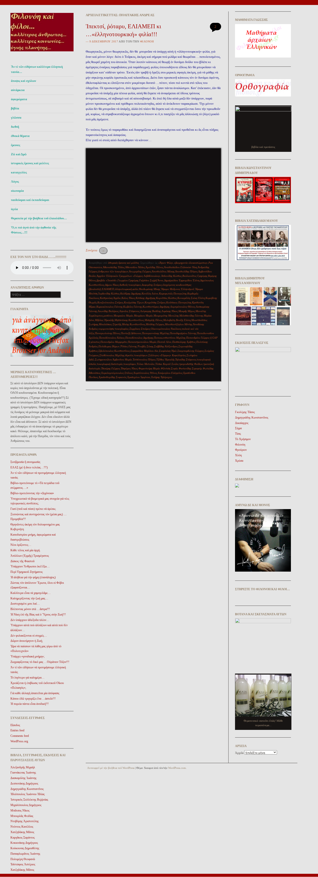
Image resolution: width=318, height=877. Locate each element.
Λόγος (15, 181)
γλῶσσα (16, 117)
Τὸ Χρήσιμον (243, 439)
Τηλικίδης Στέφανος (185, 359)
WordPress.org (19, 741)
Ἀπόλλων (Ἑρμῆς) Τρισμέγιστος (29, 555)
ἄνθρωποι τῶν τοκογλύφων (113, 271)
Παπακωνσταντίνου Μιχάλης (169, 337)
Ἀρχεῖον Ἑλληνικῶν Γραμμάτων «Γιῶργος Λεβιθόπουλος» (128, 275)
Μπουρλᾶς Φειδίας (21, 816)
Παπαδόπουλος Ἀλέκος (111, 337)
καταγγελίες (19, 172)
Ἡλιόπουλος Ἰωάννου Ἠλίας (27, 794)
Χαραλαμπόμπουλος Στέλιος (117, 372)
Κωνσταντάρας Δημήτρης (156, 306)
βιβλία (15, 108)
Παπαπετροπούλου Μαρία (142, 341)
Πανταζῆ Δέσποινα (131, 333)
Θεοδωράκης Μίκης (149, 289)
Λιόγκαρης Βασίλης (150, 311)
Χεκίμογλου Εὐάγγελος (170, 372)
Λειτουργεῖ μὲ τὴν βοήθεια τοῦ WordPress (110, 767)
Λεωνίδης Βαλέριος (108, 311)
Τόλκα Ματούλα (146, 363)
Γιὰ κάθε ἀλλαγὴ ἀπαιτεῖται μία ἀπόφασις (34, 693)
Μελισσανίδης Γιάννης (191, 315)
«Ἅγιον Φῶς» (165, 262)
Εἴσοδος (15, 725)
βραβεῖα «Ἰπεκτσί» (107, 280)
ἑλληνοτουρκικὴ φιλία (126, 289)
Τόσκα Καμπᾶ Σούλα (167, 363)
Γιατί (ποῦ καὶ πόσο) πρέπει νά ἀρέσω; (33, 509)
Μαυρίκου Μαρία (143, 315)
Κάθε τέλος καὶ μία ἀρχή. (25, 550)
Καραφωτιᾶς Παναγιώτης (173, 293)
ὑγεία (14, 209)
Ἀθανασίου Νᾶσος (135, 267)
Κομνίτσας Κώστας (166, 297)
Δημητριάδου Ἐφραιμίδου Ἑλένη (181, 280)
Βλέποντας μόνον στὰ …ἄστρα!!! (30, 609)
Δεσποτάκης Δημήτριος (24, 783)
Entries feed (17, 730)
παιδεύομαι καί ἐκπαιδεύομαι (30, 200)
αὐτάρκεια (18, 90)
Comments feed (19, 736)
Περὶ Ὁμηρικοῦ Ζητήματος (26, 572)
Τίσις (238, 433)
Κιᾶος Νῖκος (128, 297)
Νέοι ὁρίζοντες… (20, 545)
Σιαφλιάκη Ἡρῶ (168, 350)
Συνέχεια (95, 250)
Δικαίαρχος (241, 423)
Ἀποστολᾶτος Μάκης (163, 271)
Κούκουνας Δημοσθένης (24, 848)
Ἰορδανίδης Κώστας (108, 293)
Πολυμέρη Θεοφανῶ (22, 859)
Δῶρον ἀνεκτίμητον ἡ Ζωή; (26, 641)
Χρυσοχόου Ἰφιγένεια (138, 377)
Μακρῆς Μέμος (186, 311)
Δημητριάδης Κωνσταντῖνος (27, 789)
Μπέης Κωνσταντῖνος (133, 324)
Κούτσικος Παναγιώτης (178, 302)
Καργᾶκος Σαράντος (22, 837)
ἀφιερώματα (19, 99)
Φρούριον (241, 450)
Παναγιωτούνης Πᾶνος (107, 333)
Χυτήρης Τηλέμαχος (161, 377)
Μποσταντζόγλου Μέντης (178, 324)
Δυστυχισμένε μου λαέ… (25, 603)
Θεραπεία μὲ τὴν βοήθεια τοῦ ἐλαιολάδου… (39, 218)
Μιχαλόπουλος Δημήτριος (25, 805)
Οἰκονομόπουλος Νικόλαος (166, 328)
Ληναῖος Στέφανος (129, 311)
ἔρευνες (15, 145)
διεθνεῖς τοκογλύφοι (130, 284)
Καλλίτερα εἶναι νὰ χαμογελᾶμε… (30, 593)
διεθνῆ (15, 127)
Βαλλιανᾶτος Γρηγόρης (194, 275)
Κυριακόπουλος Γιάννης (109, 306)
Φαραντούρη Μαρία (149, 368)
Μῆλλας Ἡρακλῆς (104, 320)
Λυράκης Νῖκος (169, 311)
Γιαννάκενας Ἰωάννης (23, 772)
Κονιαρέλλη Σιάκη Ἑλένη (191, 297)
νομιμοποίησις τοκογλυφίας (113, 328)
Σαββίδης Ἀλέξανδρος (166, 346)
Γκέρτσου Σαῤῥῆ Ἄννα (151, 280)
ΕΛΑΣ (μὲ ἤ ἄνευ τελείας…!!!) (29, 467)
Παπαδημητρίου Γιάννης (183, 333)
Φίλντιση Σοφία (169, 368)
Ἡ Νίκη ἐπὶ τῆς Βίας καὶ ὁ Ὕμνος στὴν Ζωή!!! (38, 614)
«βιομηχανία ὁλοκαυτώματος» (191, 262)
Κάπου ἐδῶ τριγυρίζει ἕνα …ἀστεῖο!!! (33, 698)
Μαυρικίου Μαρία (123, 315)
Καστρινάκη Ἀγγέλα (110, 297)
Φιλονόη (147, 41)
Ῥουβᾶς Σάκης (145, 346)
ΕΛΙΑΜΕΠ (108, 289)
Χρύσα (239, 460)
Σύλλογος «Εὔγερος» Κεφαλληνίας (167, 355)
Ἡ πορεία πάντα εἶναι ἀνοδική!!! (29, 704)
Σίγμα (238, 428)
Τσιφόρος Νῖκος (129, 368)
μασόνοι (108, 315)
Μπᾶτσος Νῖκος (20, 810)
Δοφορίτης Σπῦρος (152, 284)
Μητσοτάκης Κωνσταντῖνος (129, 320)
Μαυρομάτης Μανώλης (166, 315)
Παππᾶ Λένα (164, 341)
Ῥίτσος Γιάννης (128, 346)
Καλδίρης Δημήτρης (130, 293)
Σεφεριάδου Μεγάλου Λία (144, 350)
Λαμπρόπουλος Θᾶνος (182, 306)
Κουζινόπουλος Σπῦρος (110, 302)
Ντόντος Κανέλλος (21, 826)
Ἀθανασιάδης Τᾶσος (113, 267)
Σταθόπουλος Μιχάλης (111, 355)
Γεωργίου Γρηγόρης (128, 280)
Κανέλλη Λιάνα (150, 293)
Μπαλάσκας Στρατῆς (110, 324)
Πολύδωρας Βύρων (108, 346)
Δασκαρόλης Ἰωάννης (23, 778)
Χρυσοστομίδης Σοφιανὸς (112, 377)
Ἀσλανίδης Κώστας (171, 275)
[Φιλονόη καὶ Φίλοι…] (42, 53)
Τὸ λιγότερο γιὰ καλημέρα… (27, 677)
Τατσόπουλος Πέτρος (144, 359)
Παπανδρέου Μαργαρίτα (113, 341)
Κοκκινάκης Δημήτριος (24, 843)
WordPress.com (177, 767)
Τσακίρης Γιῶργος (110, 368)
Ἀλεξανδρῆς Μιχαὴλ (22, 767)
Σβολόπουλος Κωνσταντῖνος (114, 350)
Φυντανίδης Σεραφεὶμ (190, 368)
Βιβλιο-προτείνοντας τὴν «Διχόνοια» (32, 493)
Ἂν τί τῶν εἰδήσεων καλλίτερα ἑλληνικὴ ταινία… (37, 69)
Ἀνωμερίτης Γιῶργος (140, 271)
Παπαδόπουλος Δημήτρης (139, 337)
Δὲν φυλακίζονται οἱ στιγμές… (28, 635)
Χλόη (238, 455)
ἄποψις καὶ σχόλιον (23, 81)
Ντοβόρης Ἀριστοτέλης (24, 821)
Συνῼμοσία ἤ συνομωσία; (25, 462)
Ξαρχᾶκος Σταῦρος (139, 328)
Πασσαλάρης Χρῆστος (184, 341)
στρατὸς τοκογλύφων (136, 355)
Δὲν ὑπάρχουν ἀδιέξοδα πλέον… (29, 620)
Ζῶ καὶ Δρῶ (19, 154)
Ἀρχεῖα (239, 753)
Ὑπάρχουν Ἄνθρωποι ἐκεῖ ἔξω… (30, 566)
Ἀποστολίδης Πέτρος (186, 271)
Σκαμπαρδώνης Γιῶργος (190, 350)
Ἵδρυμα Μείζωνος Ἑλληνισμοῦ (177, 289)
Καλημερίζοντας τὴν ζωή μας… (29, 598)
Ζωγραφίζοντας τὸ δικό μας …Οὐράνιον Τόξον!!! (39, 662)
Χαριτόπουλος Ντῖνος (145, 372)
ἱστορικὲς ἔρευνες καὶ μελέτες (30, 163)
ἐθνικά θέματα (20, 136)
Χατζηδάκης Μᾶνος (22, 832)
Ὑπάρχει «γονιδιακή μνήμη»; (27, 656)
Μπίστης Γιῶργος (155, 324)
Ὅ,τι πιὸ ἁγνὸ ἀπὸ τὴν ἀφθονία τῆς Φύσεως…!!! (33, 230)
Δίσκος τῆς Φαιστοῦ (22, 561)
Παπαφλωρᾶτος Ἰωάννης (25, 853)
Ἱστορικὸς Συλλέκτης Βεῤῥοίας (29, 799)
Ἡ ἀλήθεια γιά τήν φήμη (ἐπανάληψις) (33, 577)
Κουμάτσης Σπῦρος (155, 302)
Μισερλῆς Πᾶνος (153, 320)
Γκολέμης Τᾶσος (245, 412)
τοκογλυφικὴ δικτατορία (110, 363)
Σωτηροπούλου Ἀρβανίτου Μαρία (113, 359)
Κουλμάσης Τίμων (134, 302)
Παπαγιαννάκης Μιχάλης (155, 333)
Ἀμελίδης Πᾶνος (154, 267)
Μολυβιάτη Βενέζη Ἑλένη (177, 320)
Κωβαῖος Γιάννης (132, 306)
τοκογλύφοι (129, 363)
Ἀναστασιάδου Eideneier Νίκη (180, 267)
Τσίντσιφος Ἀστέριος (22, 864)
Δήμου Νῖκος (112, 284)
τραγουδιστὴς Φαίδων (191, 363)
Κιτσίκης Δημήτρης (145, 297)
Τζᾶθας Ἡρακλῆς (165, 359)
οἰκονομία (17, 191)
